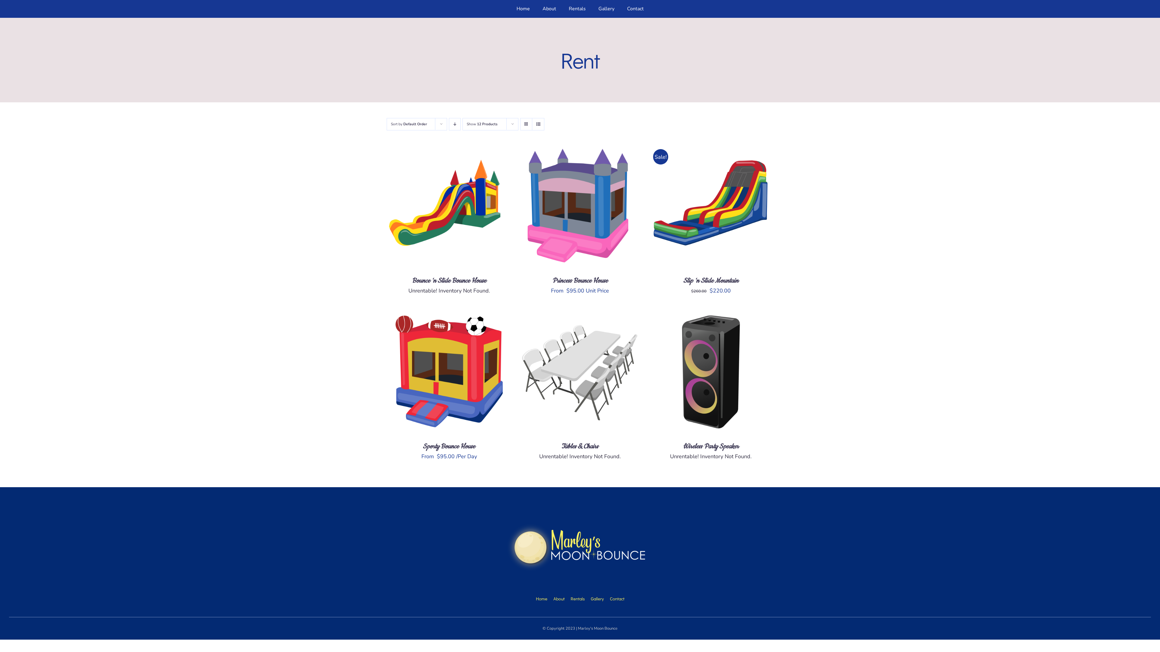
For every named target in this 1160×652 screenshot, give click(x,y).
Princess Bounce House (580, 280)
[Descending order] (455, 124)
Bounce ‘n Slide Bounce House (449, 280)
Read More (429, 207)
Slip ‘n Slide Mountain (711, 280)
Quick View (469, 207)
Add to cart (690, 207)
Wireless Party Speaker (711, 446)
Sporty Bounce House (449, 446)
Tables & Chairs (579, 446)
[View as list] (538, 124)
